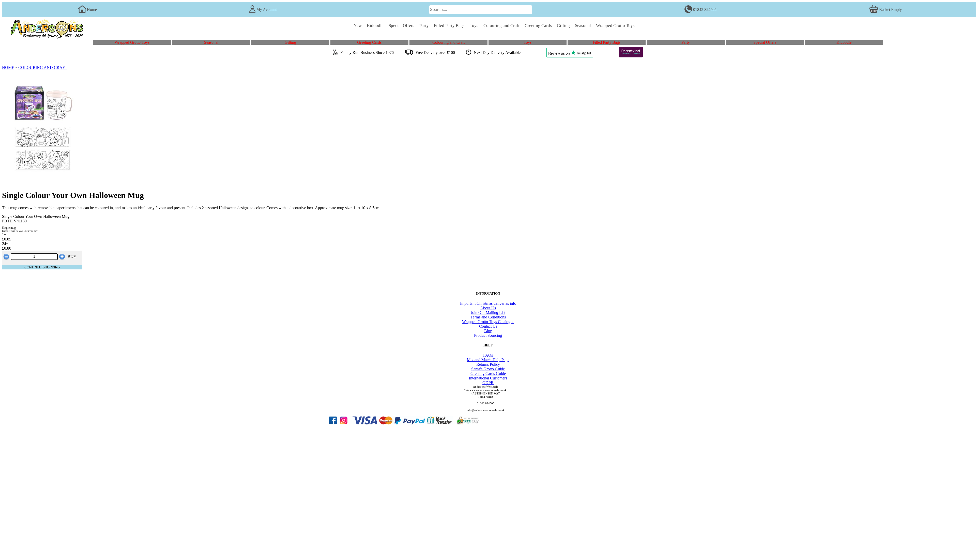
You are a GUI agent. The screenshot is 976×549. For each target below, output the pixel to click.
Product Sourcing (488, 335)
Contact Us (488, 326)
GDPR (488, 382)
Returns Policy (488, 364)
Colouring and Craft (448, 42)
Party (685, 42)
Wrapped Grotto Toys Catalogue (488, 321)
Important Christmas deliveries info (488, 303)
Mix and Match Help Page (488, 360)
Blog (488, 331)
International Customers (488, 378)
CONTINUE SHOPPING (42, 267)
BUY (72, 256)
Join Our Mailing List (488, 312)
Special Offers (764, 42)
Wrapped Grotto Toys (132, 42)
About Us (488, 308)
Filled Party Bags (606, 42)
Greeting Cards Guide (488, 373)
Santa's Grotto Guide (488, 369)
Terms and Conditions (488, 317)
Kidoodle (843, 42)
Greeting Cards (369, 42)
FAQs (488, 355)
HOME (8, 67)
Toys (527, 42)
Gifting (290, 42)
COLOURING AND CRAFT (42, 67)
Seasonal (211, 42)
